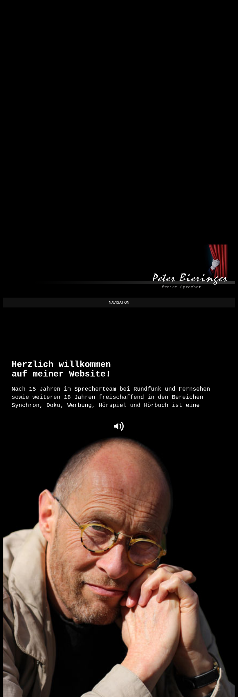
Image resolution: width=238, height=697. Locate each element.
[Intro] (119, 425)
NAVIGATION (119, 302)
